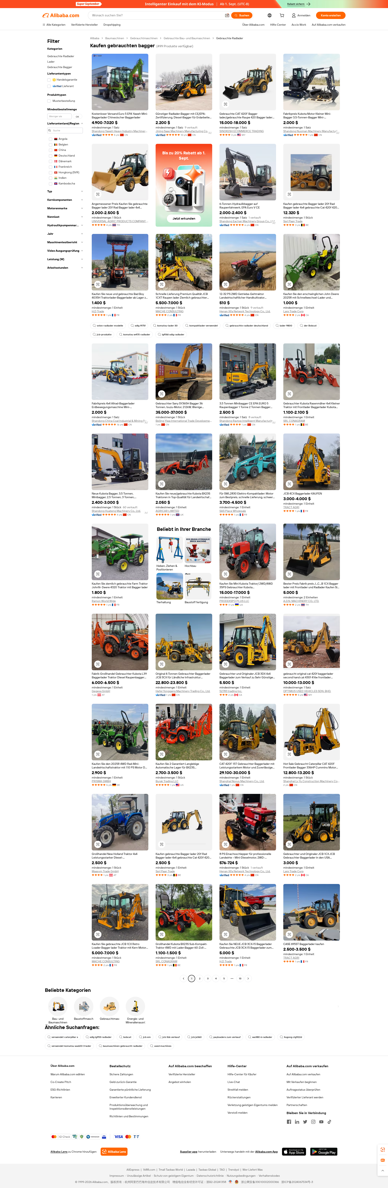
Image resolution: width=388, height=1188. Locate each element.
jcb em (147, 1037)
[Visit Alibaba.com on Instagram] (313, 1121)
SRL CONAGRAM (294, 420)
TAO (222, 1169)
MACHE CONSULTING (169, 311)
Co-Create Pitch (61, 1082)
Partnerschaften (297, 1105)
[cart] (283, 16)
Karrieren (56, 1097)
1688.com (149, 1169)
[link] (382, 1149)
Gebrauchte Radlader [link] (229, 38)
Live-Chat (234, 1082)
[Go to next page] (248, 978)
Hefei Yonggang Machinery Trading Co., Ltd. (183, 691)
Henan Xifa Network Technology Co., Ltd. (244, 311)
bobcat (127, 1037)
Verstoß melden (238, 1112)
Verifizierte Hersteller (182, 1074)
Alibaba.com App (266, 1151)
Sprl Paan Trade (293, 221)
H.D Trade (98, 311)
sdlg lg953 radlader (101, 1037)
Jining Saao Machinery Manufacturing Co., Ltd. (184, 131)
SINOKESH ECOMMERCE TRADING (241, 131)
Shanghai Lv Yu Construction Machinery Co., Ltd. (311, 781)
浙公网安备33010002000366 (260, 1182)
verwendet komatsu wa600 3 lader (71, 1046)
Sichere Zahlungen (121, 1074)
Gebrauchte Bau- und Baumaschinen (187, 38)
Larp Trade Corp (293, 311)
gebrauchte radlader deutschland (249, 325)
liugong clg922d (293, 1037)
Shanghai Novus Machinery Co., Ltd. (241, 781)
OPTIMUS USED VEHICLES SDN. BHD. (307, 691)
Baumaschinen (114, 38)
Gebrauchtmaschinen (144, 38)
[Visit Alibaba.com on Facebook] (289, 1121)
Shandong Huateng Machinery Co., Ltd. (116, 510)
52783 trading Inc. (230, 691)
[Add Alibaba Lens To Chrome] (114, 1152)
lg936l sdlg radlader (173, 334)
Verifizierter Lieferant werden (305, 1097)
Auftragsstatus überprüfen (303, 1089)
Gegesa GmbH (101, 691)
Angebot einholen (180, 1082)
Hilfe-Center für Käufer (242, 1074)
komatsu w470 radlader (136, 334)
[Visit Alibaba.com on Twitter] (305, 1121)
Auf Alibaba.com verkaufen (303, 1074)
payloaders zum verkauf (226, 1037)
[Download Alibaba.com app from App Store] (294, 1152)
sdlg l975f (140, 325)
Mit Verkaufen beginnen (302, 1082)
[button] (227, 15)
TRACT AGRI (291, 507)
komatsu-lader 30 (167, 325)
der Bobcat (310, 325)
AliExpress (133, 1169)
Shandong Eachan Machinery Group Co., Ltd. (247, 221)
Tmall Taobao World (171, 1169)
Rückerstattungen (239, 1097)
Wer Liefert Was (252, 1169)
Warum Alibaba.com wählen (68, 1074)
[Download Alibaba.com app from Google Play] (323, 1152)
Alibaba (94, 38)
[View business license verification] (230, 1182)
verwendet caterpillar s (65, 1037)
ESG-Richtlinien (60, 1089)
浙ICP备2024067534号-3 (297, 1182)
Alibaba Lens (59, 1151)
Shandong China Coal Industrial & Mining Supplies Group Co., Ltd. (120, 420)
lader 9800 (286, 325)
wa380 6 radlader (262, 1037)
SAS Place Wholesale (232, 510)
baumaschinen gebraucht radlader (122, 1046)
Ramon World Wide (104, 601)
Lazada (190, 1169)
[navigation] (65, 509)
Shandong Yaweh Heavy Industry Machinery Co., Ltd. (120, 131)
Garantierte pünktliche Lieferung (130, 1089)
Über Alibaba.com (62, 1065)
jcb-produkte (104, 334)
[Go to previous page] (183, 978)
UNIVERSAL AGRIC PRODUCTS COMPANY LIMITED (120, 221)
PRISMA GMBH (101, 781)
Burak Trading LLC (167, 781)
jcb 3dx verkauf (171, 1037)
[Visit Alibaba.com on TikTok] (329, 1121)
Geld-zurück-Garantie (123, 1082)
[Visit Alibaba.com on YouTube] (321, 1121)
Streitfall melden (238, 1089)
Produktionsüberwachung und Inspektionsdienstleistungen (129, 1106)
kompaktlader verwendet (203, 325)
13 (240, 978)
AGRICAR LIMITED (167, 510)
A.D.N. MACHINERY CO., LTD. (301, 601)
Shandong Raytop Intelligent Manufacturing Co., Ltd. (247, 420)
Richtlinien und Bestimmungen (129, 1116)
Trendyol (233, 1169)
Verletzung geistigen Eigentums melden (253, 1105)
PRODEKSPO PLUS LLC (234, 601)
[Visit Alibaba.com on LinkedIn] (297, 1121)
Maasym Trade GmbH (105, 871)
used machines (162, 1046)
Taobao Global (207, 1169)
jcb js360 (196, 1037)
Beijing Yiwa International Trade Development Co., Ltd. (184, 420)
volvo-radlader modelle (110, 325)
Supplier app (188, 1151)
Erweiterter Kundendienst (126, 1097)
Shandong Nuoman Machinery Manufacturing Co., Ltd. (311, 131)
